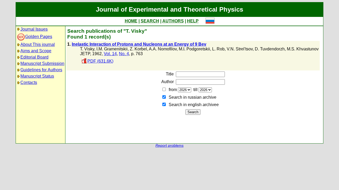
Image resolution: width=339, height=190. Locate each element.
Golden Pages (38, 36)
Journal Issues (34, 29)
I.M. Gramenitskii (112, 49)
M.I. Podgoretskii (194, 49)
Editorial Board (34, 57)
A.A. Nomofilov (163, 49)
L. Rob (218, 49)
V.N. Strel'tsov (240, 49)
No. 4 (124, 53)
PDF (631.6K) (100, 61)
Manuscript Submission (42, 63)
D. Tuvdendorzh (270, 49)
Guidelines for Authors (41, 70)
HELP (193, 21)
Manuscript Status (37, 76)
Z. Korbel (138, 49)
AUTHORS (173, 21)
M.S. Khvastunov (303, 49)
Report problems (169, 146)
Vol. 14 (110, 53)
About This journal (37, 44)
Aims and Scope (35, 51)
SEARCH (150, 21)
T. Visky (87, 49)
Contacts (28, 82)
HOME (131, 21)
